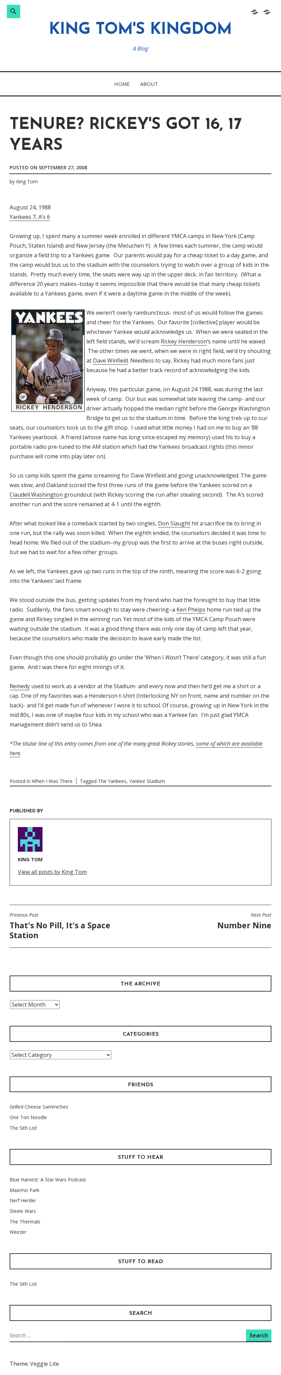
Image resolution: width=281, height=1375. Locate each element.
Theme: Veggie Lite (34, 1363)
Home (122, 83)
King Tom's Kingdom (140, 30)
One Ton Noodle (28, 1117)
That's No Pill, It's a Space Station (60, 926)
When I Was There (52, 781)
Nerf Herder (23, 1200)
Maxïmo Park (24, 1190)
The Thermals (25, 1221)
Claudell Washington (36, 494)
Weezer (18, 1232)
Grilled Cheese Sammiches (39, 1106)
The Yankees (112, 781)
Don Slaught (174, 523)
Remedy (20, 686)
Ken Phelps (190, 609)
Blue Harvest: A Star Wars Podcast (48, 1179)
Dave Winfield (110, 360)
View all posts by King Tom (52, 872)
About (149, 83)
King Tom (27, 181)
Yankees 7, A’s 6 (30, 217)
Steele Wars (23, 1211)
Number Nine (244, 921)
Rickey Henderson (184, 341)
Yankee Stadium (147, 781)
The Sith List (23, 1128)
